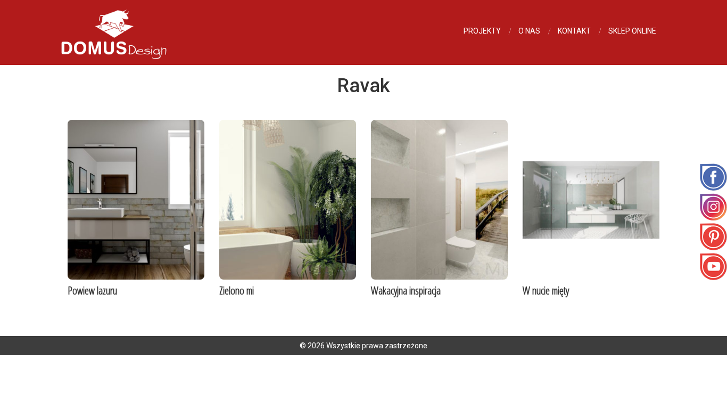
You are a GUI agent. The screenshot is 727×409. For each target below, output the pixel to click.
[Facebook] (713, 176)
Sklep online (632, 31)
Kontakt (574, 31)
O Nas (529, 31)
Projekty (482, 31)
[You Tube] (713, 265)
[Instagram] (713, 206)
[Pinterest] (713, 236)
